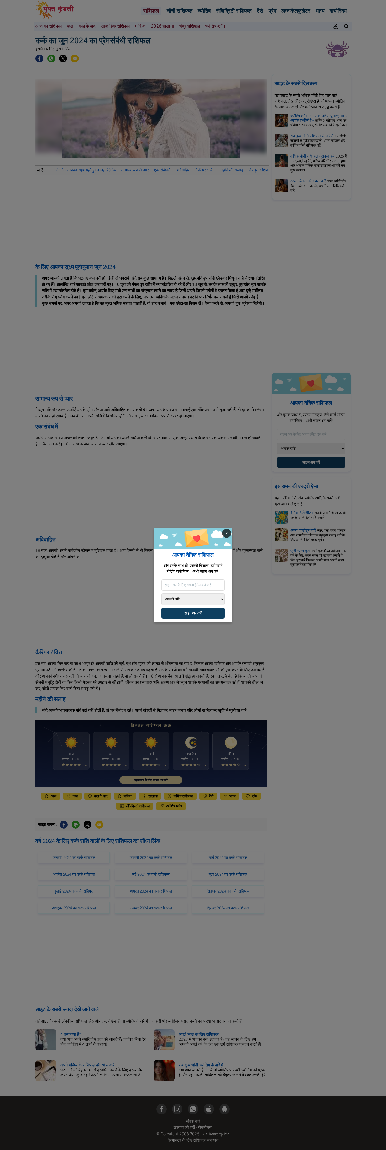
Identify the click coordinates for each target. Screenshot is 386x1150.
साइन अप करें (193, 613)
